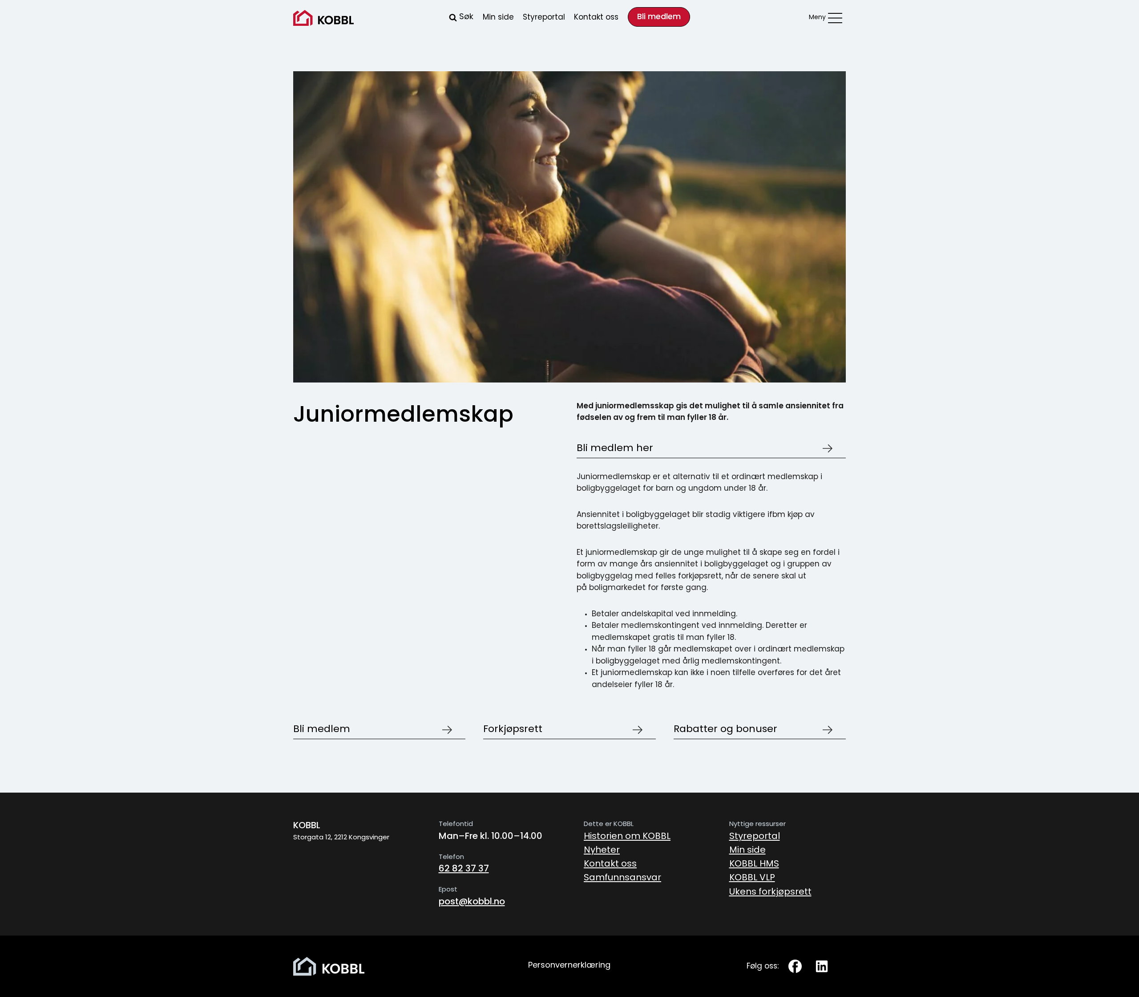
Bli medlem (659, 17)
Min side (498, 17)
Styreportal (544, 17)
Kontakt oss (596, 17)
